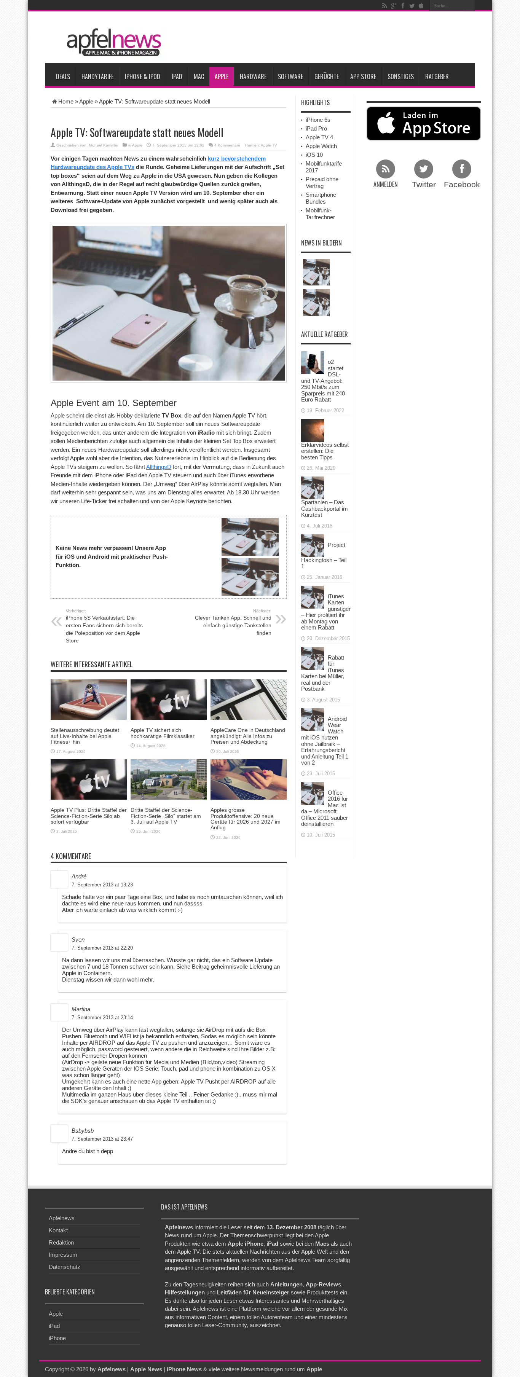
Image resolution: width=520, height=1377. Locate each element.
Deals (63, 76)
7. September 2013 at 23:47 (102, 1139)
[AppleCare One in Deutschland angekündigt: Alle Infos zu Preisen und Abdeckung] (249, 699)
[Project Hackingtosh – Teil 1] (312, 545)
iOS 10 (314, 154)
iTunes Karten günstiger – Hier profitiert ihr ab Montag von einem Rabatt (326, 612)
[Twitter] (412, 5)
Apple (221, 76)
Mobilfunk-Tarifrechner (320, 213)
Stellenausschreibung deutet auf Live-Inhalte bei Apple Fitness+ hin (85, 736)
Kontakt (58, 1230)
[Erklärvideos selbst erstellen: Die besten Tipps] (312, 429)
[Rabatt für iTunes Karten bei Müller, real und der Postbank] (312, 657)
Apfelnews (62, 1218)
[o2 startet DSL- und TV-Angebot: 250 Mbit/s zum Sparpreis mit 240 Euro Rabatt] (312, 362)
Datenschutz (64, 1267)
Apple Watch (321, 146)
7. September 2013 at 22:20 (102, 948)
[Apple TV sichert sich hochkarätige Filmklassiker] (169, 699)
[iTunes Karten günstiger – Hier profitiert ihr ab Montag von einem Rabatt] (312, 596)
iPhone (57, 1338)
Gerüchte (326, 76)
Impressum (63, 1254)
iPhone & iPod (142, 76)
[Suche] (469, 5)
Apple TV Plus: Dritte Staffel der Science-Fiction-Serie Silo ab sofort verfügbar (89, 816)
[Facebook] (403, 5)
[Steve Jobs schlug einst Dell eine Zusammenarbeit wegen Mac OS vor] (316, 302)
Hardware (253, 76)
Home (65, 101)
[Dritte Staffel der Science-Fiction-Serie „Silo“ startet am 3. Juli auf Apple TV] (169, 779)
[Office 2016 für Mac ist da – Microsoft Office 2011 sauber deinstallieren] (312, 792)
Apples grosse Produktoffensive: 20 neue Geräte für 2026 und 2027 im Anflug (246, 818)
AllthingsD (158, 467)
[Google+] (393, 5)
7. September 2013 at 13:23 (102, 885)
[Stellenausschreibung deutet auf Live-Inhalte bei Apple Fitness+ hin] (89, 699)
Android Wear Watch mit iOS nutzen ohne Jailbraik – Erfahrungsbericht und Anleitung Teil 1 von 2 (324, 741)
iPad (177, 76)
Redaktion (61, 1242)
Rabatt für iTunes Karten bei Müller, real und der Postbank (322, 673)
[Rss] (384, 5)
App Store (363, 76)
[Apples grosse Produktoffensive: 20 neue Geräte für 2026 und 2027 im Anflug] (249, 779)
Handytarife (97, 76)
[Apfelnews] (111, 42)
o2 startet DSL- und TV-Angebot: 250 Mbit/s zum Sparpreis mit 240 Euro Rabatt (323, 381)
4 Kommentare (227, 145)
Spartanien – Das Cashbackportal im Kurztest (324, 508)
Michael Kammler (103, 145)
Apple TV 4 (319, 137)
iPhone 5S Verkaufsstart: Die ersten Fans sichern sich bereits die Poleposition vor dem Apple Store (104, 626)
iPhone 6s (318, 119)
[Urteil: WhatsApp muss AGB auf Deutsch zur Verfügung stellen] (316, 272)
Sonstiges (401, 76)
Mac (199, 76)
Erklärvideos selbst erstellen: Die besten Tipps (325, 451)
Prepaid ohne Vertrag (322, 182)
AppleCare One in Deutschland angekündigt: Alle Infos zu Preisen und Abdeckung (248, 736)
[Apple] (421, 5)
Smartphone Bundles (321, 198)
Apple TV (269, 145)
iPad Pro (316, 128)
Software (290, 76)
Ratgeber (437, 76)
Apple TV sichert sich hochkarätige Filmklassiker (163, 733)
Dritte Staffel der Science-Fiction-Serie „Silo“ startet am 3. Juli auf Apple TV (166, 816)
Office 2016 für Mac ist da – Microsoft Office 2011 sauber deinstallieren (324, 808)
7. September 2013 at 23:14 (102, 1017)
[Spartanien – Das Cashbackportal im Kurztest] (312, 487)
